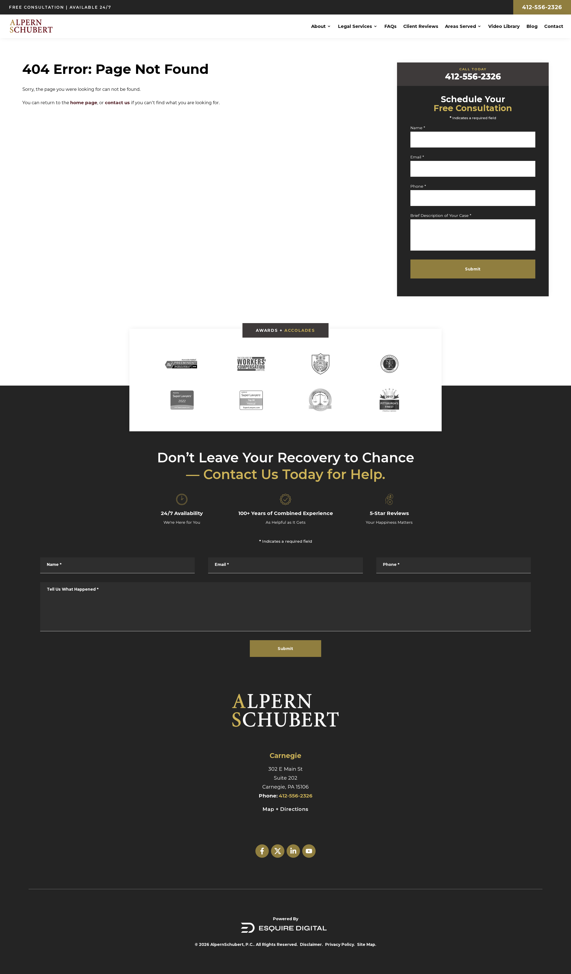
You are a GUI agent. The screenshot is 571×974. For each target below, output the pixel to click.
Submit (472, 269)
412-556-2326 (542, 7)
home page (83, 102)
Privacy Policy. (340, 944)
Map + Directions (285, 809)
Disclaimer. (311, 944)
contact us (117, 102)
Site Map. (366, 944)
